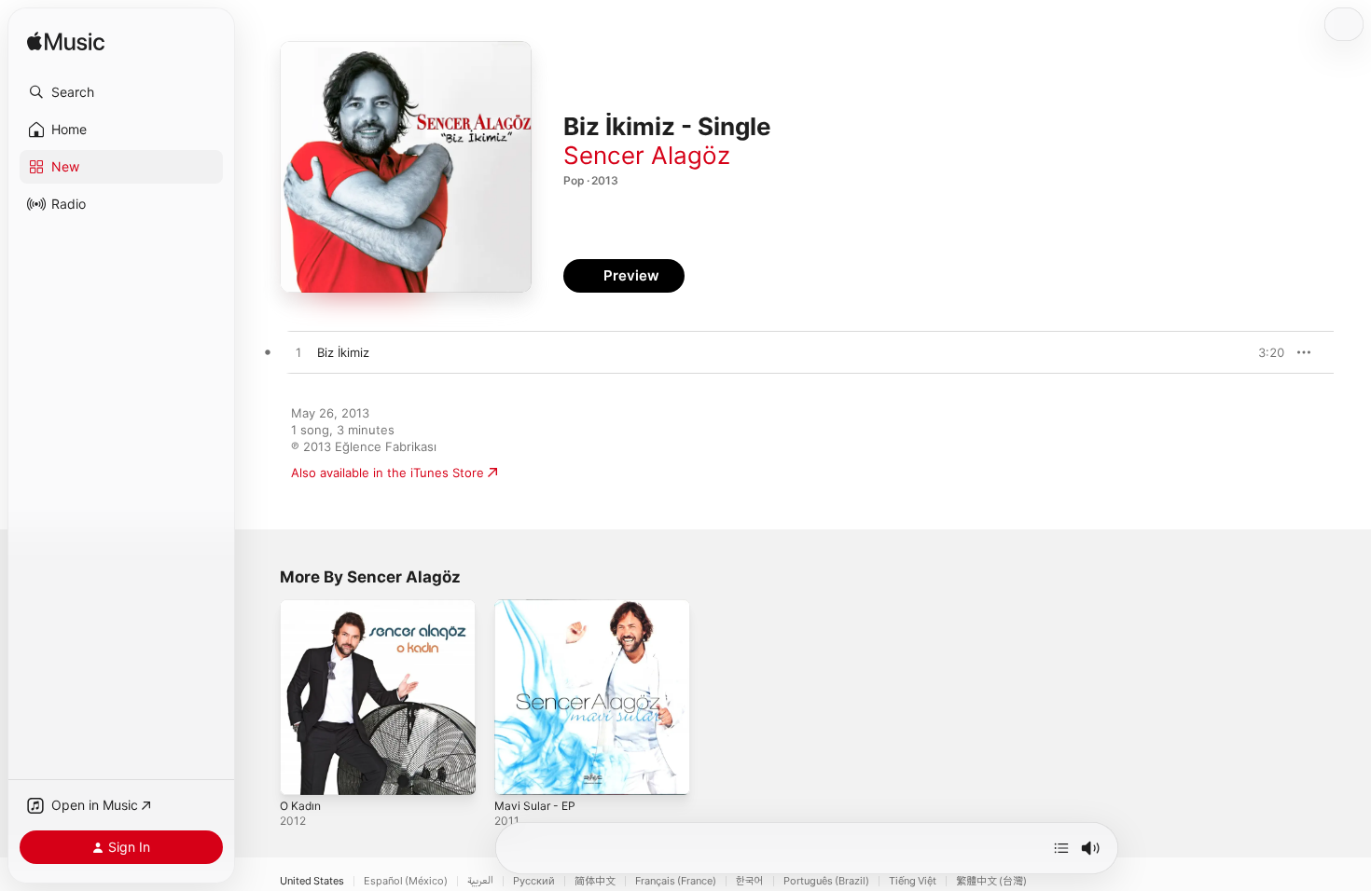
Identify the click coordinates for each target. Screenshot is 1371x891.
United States (312, 881)
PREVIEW (1263, 352)
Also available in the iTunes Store (387, 472)
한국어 (750, 881)
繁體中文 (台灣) (991, 881)
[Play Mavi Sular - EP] (518, 772)
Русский (534, 881)
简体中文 (595, 881)
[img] (65, 42)
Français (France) (675, 881)
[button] (121, 92)
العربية (480, 881)
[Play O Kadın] (303, 772)
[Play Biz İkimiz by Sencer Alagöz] (298, 353)
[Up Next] (1061, 848)
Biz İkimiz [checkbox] (343, 352)
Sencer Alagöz (646, 155)
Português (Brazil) (826, 881)
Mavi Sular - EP (538, 606)
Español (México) (406, 881)
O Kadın (302, 606)
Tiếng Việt (912, 881)
